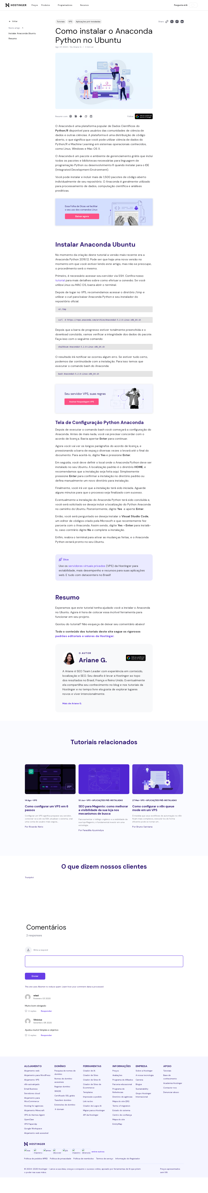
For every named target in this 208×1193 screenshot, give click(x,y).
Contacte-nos (170, 1087)
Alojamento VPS (31, 1079)
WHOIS (57, 1091)
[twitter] (154, 1144)
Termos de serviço (104, 1158)
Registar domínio (62, 1086)
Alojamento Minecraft (34, 1110)
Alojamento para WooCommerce (32, 1100)
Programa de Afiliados (122, 1079)
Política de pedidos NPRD (36, 1158)
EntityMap (117, 1124)
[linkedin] (134, 1144)
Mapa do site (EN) (120, 1101)
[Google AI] (80, 116)
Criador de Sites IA (91, 1079)
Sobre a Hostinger (144, 1070)
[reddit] (168, 1144)
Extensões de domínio (64, 1104)
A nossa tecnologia (145, 1075)
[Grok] (86, 116)
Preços (35, 5)
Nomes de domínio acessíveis (63, 1080)
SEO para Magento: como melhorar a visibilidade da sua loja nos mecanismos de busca (103, 809)
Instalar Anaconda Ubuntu (22, 33)
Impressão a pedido (92, 1096)
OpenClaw (29, 1119)
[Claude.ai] (75, 116)
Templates (88, 1092)
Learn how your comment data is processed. (83, 986)
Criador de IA (89, 1070)
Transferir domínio (62, 1100)
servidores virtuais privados (86, 566)
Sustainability (142, 1089)
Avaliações (117, 1075)
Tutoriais (61, 21)
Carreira (139, 1079)
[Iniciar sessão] (200, 5)
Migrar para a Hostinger (94, 1110)
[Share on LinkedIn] (182, 21)
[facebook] (141, 1144)
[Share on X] (172, 21)
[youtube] (161, 1144)
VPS (70, 21)
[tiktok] (174, 1144)
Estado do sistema (121, 1110)
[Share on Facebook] (177, 21)
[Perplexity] (91, 116)
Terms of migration (121, 1106)
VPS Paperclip (30, 1124)
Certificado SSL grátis (64, 1095)
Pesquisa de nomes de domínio (65, 1072)
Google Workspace (33, 1128)
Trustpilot (29, 877)
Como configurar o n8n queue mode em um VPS (153, 808)
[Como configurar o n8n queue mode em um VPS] (157, 779)
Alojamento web (31, 1070)
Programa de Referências (118, 1091)
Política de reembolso (83, 1158)
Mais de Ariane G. (72, 703)
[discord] (181, 1144)
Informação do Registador (127, 1158)
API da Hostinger (90, 1115)
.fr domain (59, 1109)
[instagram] (147, 1144)
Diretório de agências (122, 1096)
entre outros (98, 1151)
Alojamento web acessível (36, 1133)
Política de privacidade (60, 1158)
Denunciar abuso (171, 1092)
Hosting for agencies (33, 1106)
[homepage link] (16, 5)
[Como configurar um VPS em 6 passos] (50, 779)
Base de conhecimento (170, 1077)
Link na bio (88, 1101)
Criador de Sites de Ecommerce (92, 1086)
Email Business (31, 1089)
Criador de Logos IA (92, 1106)
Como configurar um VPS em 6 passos (46, 808)
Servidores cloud (32, 1093)
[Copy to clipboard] (167, 21)
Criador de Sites (90, 1075)
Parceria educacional (122, 1084)
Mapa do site (118, 1119)
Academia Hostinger (172, 1083)
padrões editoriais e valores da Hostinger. (84, 636)
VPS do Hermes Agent (34, 1115)
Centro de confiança (122, 1115)
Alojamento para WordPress (37, 1075)
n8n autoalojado (32, 1084)
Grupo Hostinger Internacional (143, 1095)
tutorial (60, 280)
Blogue (139, 1084)
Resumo (13, 38)
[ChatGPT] (70, 116)
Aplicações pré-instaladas (88, 21)
